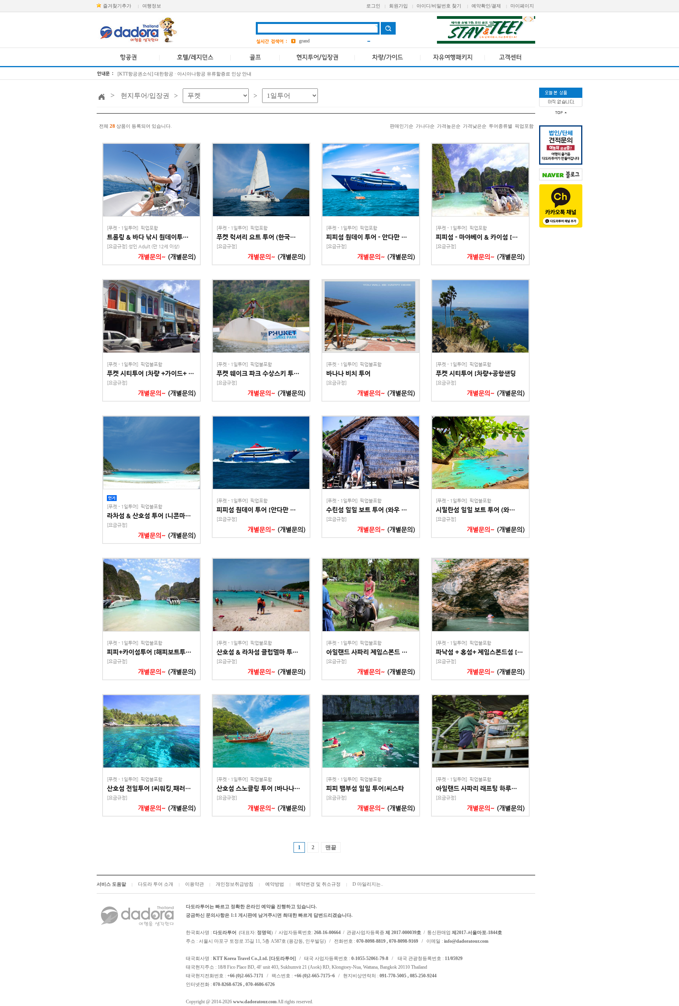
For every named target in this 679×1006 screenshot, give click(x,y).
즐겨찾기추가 (117, 6)
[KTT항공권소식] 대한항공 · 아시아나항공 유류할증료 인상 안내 (184, 74)
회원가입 (398, 6)
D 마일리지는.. (367, 884)
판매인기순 (401, 126)
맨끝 (330, 847)
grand (304, 41)
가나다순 (425, 126)
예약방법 (274, 884)
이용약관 (194, 884)
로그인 (373, 6)
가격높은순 (449, 126)
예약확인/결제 (486, 6)
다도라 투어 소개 (155, 884)
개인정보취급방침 (234, 884)
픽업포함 (524, 126)
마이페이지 (522, 6)
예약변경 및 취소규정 (318, 884)
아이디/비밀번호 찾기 (439, 6)
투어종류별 (500, 126)
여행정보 (151, 6)
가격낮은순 (474, 126)
